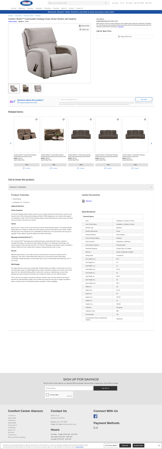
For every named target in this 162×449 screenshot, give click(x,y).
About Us (64, 8)
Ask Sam (144, 99)
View (26, 164)
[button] (113, 3)
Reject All (125, 445)
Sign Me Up (105, 388)
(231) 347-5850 (62, 422)
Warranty (89, 201)
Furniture (13, 8)
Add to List (85, 29)
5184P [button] (27, 21)
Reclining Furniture (29, 15)
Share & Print (85, 26)
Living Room (18, 15)
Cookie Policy (80, 447)
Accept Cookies (138, 445)
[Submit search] (106, 3)
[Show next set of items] (151, 143)
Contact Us (79, 8)
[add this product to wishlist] (36, 119)
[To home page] (26, 3)
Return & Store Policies (16, 437)
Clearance (30, 8)
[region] (81, 445)
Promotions (47, 8)
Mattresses (22, 8)
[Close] (159, 445)
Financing (56, 8)
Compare (27, 168)
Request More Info (126, 36)
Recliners (38, 15)
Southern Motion (12, 21)
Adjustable (39, 8)
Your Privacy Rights (111, 445)
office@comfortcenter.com (66, 424)
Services (71, 8)
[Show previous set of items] (10, 143)
